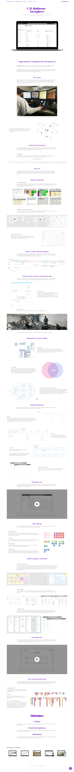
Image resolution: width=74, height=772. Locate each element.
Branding (24, 1)
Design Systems (18, 1)
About (35, 1)
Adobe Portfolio (49, 768)
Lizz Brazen (65, 1)
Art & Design (30, 1)
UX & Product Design (9, 1)
